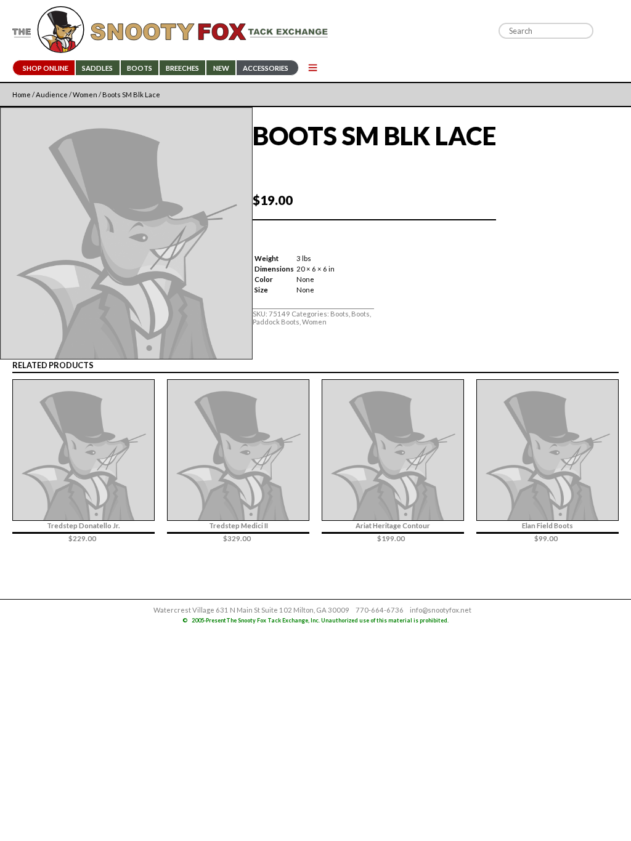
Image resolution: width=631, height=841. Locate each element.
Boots (139, 68)
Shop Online (45, 68)
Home (21, 95)
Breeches (182, 68)
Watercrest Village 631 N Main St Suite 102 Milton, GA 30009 (251, 610)
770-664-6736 (380, 610)
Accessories (265, 68)
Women (85, 95)
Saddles (97, 68)
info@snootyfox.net (440, 610)
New (221, 68)
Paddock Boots (276, 322)
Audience (52, 95)
